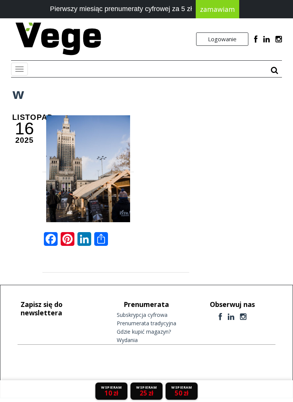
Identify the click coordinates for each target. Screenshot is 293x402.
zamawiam (217, 9)
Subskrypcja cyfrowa (142, 314)
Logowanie (222, 39)
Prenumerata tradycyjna (146, 323)
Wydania (127, 340)
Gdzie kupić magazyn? (144, 331)
